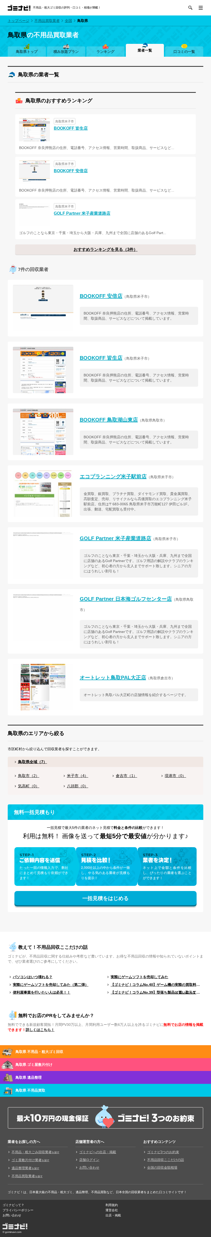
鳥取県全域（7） (32, 762)
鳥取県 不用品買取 (30, 1090)
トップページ (18, 21)
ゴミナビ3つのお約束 (163, 1152)
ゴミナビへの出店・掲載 (97, 1152)
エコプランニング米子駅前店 (113, 476)
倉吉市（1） (126, 775)
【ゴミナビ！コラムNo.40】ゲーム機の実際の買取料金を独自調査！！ (157, 985)
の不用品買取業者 (43, 34)
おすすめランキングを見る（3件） (106, 249)
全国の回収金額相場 (162, 1167)
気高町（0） (28, 786)
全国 (68, 21)
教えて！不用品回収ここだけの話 (53, 947)
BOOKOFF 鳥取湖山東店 (109, 420)
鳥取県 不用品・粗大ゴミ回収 (39, 1052)
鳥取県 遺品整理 (28, 1077)
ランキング (105, 52)
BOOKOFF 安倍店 (71, 171)
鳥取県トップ (27, 52)
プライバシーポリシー (18, 1210)
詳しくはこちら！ (40, 1030)
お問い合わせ (89, 1167)
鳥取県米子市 (64, 121)
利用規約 (112, 1205)
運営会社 (112, 1210)
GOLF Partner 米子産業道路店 (82, 213)
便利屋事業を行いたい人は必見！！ (42, 992)
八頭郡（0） (77, 786)
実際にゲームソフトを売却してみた (139, 977)
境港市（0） (175, 775)
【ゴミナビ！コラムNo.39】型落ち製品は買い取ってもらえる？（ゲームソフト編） (157, 992)
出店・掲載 (113, 1215)
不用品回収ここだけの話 (165, 1160)
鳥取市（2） (28, 775)
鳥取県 (82, 21)
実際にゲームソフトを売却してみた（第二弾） (51, 985)
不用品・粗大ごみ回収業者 (35, 1152)
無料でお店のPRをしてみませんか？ (56, 1015)
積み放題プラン (66, 52)
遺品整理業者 (25, 1168)
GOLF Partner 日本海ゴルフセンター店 (126, 599)
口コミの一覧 (184, 52)
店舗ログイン (89, 1160)
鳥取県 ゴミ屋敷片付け (33, 1064)
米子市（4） (77, 775)
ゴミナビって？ (13, 1205)
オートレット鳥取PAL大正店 (113, 677)
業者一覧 (145, 50)
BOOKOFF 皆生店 (71, 128)
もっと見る (187, 992)
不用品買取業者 (47, 21)
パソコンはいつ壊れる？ (32, 977)
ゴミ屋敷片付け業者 (30, 1160)
